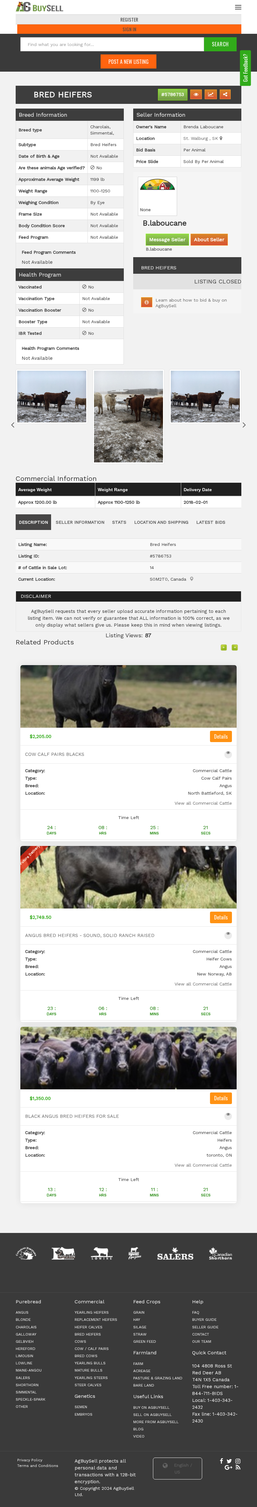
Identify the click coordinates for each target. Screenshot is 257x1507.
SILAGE (139, 1327)
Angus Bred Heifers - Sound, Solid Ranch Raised (90, 935)
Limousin (24, 1356)
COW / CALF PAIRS (92, 1349)
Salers (23, 1378)
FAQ (195, 1312)
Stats (119, 522)
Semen (81, 1407)
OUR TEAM (201, 1341)
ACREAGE (141, 1371)
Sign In (129, 29)
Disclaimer (36, 596)
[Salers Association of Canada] (140, 1253)
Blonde (23, 1319)
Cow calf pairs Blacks (54, 754)
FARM (138, 1364)
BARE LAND (143, 1385)
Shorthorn (27, 1385)
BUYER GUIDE (204, 1319)
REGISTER (129, 19)
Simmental (26, 1392)
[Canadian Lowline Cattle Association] (66, 1253)
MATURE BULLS (88, 1370)
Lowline (24, 1363)
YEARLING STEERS (91, 1378)
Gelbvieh (25, 1341)
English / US (182, 1468)
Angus (22, 1312)
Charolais (26, 1327)
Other (22, 1406)
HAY (136, 1319)
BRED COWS (86, 1356)
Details (221, 736)
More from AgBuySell (156, 1422)
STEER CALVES (88, 1385)
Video (138, 1436)
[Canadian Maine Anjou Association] (99, 1253)
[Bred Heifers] (52, 416)
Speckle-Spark (30, 1399)
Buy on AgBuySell (151, 1407)
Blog (138, 1429)
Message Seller (167, 239)
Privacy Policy (29, 1460)
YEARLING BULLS (90, 1363)
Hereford (25, 1349)
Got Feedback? (245, 68)
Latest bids (210, 522)
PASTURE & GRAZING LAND (157, 1378)
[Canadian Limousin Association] (28, 1253)
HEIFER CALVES (88, 1327)
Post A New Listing (128, 61)
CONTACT (200, 1334)
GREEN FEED (144, 1341)
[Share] (225, 94)
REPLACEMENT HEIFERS (96, 1319)
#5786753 (172, 94)
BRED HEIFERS (88, 1334)
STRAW (140, 1334)
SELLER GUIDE (205, 1327)
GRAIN (138, 1312)
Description (33, 522)
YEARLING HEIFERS (92, 1312)
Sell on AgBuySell (152, 1415)
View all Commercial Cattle (203, 803)
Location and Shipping (161, 522)
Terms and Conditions (37, 1466)
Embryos (83, 1414)
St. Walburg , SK (201, 138)
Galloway (26, 1334)
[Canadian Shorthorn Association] (185, 1253)
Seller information (80, 522)
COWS (80, 1341)
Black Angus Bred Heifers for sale (72, 1116)
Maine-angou (29, 1370)
